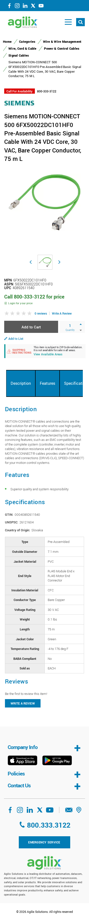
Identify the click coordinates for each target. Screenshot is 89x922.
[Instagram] (17, 6)
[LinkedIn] (25, 6)
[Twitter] (33, 6)
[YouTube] (41, 6)
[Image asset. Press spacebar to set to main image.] (45, 262)
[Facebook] (9, 6)
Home (7, 41)
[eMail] (69, 811)
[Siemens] (19, 102)
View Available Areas (48, 354)
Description (21, 383)
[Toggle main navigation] (68, 22)
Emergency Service (44, 842)
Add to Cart (31, 326)
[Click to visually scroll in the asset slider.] (30, 262)
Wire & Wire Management (62, 41)
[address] (79, 811)
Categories (27, 41)
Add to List (15, 339)
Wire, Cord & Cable (22, 48)
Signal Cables (18, 55)
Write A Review (62, 313)
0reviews (41, 313)
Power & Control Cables (62, 48)
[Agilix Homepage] (44, 863)
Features (47, 383)
